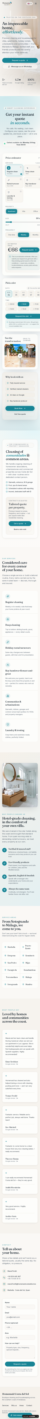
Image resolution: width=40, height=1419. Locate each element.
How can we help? (12, 1343)
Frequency (10, 230)
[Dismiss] (37, 1416)
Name (7, 1302)
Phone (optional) (11, 1323)
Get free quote (20, 414)
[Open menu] (36, 4)
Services (9, 163)
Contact (29, 1405)
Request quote (28, 250)
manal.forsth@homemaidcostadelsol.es (22, 1284)
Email (7, 1313)
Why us (14, 1405)
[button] (14, 170)
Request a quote (18, 60)
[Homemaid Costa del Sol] (7, 4)
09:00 (12, 304)
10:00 (24, 304)
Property (9, 206)
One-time (11, 235)
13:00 (12, 309)
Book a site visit (20, 529)
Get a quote (18, 523)
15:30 (24, 309)
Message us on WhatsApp (21, 66)
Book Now (18, 408)
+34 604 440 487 (14, 1276)
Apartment (11, 211)
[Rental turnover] (20, 179)
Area (7, 1333)
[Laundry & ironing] (20, 191)
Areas (21, 1405)
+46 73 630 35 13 (14, 1279)
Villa (23, 211)
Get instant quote (20, 1415)
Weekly (23, 235)
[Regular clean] (20, 167)
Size (7, 218)
